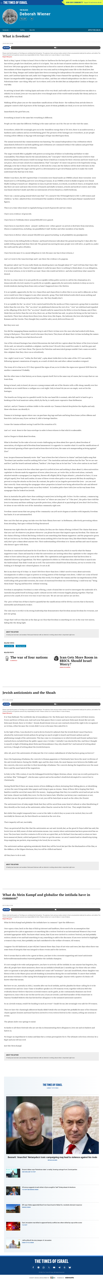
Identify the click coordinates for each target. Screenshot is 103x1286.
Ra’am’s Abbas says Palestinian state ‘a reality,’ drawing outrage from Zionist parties (49, 1169)
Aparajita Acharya (65, 667)
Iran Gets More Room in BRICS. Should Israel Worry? (78, 660)
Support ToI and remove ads (92, 2)
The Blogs (24, 10)
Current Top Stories (52, 1088)
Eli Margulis (13, 660)
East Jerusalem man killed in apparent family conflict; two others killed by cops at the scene (52, 1222)
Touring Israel (21, 646)
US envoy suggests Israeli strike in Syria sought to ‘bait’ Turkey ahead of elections (49, 1187)
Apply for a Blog (94, 30)
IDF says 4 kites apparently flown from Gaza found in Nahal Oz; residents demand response (52, 1205)
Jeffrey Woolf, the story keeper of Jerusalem (37, 1240)
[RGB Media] (53, 1278)
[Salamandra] (69, 1277)
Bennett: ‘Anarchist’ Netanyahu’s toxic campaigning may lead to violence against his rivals (52, 1157)
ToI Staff (33, 1171)
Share (7, 47)
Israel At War (9, 646)
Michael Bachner (52, 1160)
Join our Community (74, 2)
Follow (23, 19)
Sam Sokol (25, 1171)
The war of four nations (29, 657)
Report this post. (7, 57)
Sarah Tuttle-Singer (28, 1242)
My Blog (22, 30)
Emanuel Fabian (34, 1189)
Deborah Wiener (35, 14)
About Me (32, 30)
